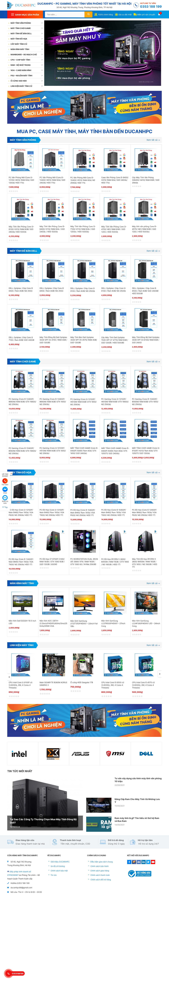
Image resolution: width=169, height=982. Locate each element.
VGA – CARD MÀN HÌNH (21, 70)
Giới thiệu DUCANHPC (60, 862)
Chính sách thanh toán (100, 875)
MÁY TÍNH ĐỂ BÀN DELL (21, 33)
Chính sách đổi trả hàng (100, 879)
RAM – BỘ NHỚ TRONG (21, 65)
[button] (9, 677)
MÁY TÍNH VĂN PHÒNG (21, 23)
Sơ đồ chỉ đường (58, 866)
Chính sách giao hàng (99, 870)
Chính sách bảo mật (59, 870)
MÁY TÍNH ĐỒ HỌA (19, 39)
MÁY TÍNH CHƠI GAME (21, 28)
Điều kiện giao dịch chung (101, 862)
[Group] (139, 863)
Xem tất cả (152, 140)
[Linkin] (143, 863)
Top (6, 507)
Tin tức (54, 875)
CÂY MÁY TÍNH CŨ (19, 44)
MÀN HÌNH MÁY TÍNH (20, 49)
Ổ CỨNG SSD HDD (19, 81)
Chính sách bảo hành (99, 866)
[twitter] (148, 863)
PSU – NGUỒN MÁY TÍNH (21, 75)
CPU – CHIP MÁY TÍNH (20, 60)
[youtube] (153, 863)
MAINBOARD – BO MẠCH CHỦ (24, 54)
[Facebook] (129, 863)
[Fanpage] (134, 863)
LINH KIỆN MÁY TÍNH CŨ (21, 86)
